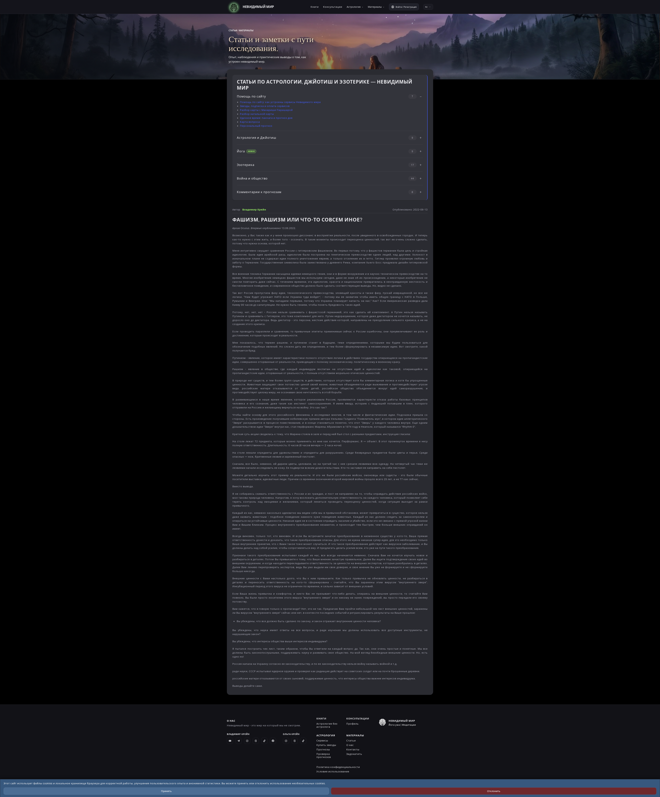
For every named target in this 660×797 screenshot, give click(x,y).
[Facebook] (273, 741)
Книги (315, 6)
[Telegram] (238, 741)
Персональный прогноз (256, 125)
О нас (350, 745)
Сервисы (322, 740)
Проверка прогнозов (323, 755)
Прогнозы (323, 749)
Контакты (352, 749)
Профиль (352, 723)
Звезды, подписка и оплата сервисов (265, 106)
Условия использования (332, 771)
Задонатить (354, 754)
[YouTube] (230, 741)
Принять (166, 791)
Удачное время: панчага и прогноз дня (266, 118)
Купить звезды (326, 745)
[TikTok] (264, 741)
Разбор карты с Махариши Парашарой (266, 110)
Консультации (332, 6)
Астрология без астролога (326, 725)
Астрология (355, 6)
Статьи (351, 740)
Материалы (376, 6)
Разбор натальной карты (257, 114)
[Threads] (256, 741)
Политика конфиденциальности (338, 767)
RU (426, 7)
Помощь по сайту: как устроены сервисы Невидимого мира (280, 102)
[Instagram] (247, 741)
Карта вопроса (250, 121)
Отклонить (493, 791)
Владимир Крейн (254, 209)
